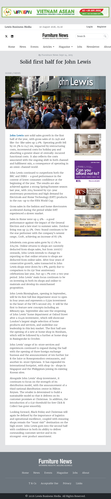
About (85, 472)
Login (89, 26)
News (23, 46)
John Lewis (17, 135)
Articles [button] (47, 46)
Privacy (67, 483)
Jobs (79, 46)
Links (79, 483)
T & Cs (32, 483)
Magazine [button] (65, 46)
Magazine (62, 472)
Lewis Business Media (18, 26)
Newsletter (93, 46)
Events (34, 46)
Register (101, 26)
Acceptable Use (49, 483)
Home (11, 46)
